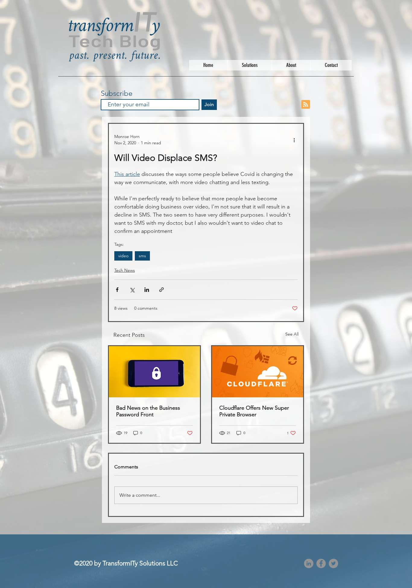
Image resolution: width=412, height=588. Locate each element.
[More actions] (294, 139)
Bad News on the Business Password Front (148, 411)
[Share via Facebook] (117, 289)
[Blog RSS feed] (305, 104)
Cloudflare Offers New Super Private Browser (254, 411)
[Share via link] (161, 289)
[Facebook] (321, 563)
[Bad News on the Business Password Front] (154, 371)
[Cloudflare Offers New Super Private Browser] (257, 371)
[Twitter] (333, 563)
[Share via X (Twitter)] (132, 289)
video (123, 255)
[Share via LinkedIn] (147, 289)
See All (292, 334)
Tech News (124, 270)
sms (142, 255)
